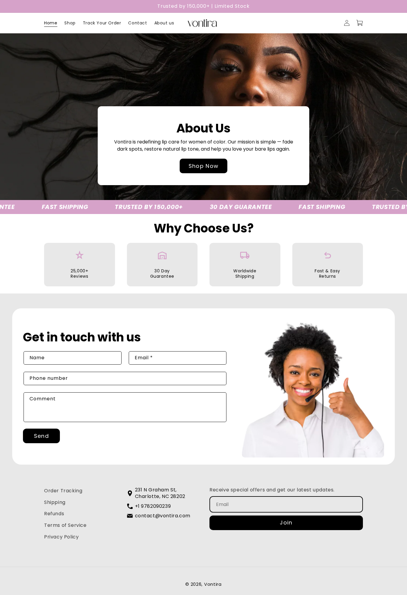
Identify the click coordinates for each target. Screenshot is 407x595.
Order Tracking (63, 490)
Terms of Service (65, 525)
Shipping (55, 502)
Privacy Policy (61, 536)
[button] (359, 22)
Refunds (54, 513)
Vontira (213, 584)
